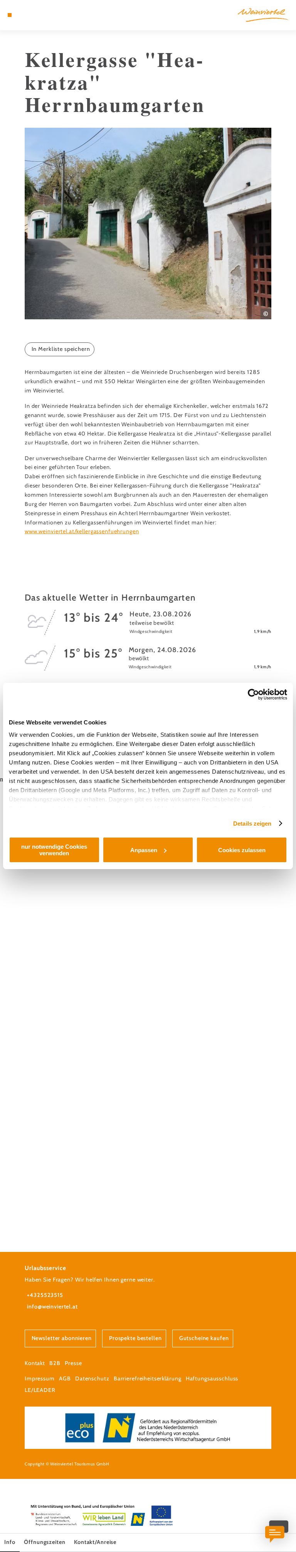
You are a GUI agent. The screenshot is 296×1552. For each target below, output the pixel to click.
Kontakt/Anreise (95, 1542)
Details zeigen (252, 823)
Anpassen (143, 850)
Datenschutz (92, 1378)
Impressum (40, 1378)
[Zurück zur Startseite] (263, 15)
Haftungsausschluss (212, 1378)
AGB (65, 1378)
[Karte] (24, 15)
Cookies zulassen (242, 850)
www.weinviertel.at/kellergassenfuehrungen (82, 531)
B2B (55, 1363)
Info (9, 1542)
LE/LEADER (40, 1390)
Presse (73, 1363)
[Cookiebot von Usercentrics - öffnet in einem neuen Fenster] (253, 694)
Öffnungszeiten (44, 1542)
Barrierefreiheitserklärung (148, 1378)
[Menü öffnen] (10, 15)
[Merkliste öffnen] (31, 15)
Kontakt (35, 1363)
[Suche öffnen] (38, 15)
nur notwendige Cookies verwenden (54, 849)
